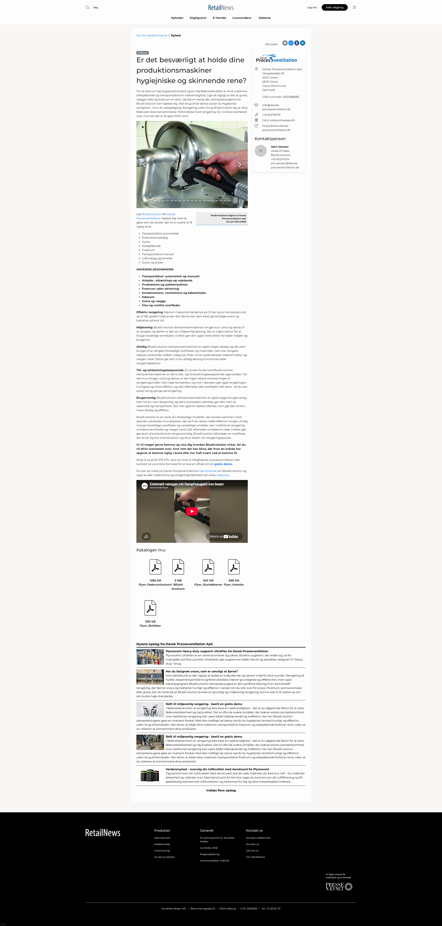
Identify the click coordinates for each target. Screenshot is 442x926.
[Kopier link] (291, 43)
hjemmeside (208, 471)
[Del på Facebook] (296, 43)
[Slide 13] (204, 200)
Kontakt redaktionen (258, 837)
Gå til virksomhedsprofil (278, 120)
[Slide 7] (179, 200)
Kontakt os (252, 844)
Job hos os (252, 850)
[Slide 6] (175, 200)
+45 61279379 (271, 114)
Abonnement (162, 837)
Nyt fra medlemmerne (151, 35)
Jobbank (264, 17)
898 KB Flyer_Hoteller (234, 582)
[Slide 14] (208, 200)
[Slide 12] (200, 200)
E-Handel (219, 17)
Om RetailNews (255, 857)
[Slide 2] (159, 200)
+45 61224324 (280, 159)
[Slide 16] (216, 200)
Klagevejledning (210, 854)
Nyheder (177, 17)
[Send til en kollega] (285, 43)
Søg (95, 7)
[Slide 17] (220, 200)
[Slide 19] (229, 200)
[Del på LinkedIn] (302, 43)
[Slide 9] (188, 200)
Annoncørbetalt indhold (214, 860)
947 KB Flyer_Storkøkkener (208, 582)
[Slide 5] (171, 200)
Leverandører (242, 17)
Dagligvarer (198, 17)
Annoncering (162, 850)
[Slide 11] (196, 200)
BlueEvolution (152, 214)
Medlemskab (162, 844)
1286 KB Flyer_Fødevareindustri (155, 582)
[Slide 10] (192, 200)
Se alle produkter (164, 857)
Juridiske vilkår (209, 847)
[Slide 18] (225, 200)
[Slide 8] (183, 200)
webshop (222, 475)
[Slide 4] (167, 200)
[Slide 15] (212, 200)
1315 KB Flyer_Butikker (150, 623)
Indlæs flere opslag (221, 790)
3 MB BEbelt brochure (178, 584)
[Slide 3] (163, 200)
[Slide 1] (155, 200)
